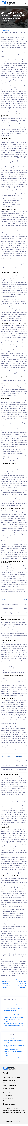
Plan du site (14, 1125)
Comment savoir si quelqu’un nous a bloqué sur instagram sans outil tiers (7, 983)
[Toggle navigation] (25, 3)
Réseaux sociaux (5, 30)
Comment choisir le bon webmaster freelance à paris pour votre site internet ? (13, 1019)
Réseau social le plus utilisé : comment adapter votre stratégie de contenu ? (13, 1040)
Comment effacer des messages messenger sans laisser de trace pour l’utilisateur (14, 1051)
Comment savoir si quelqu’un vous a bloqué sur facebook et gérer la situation (21, 983)
